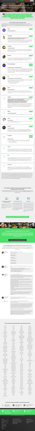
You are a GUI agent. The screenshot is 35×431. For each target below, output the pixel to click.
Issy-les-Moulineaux (13, 351)
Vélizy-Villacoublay (30, 374)
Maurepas (13, 394)
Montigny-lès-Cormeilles (21, 337)
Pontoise (22, 393)
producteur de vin (10, 16)
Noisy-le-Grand (21, 352)
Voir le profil (31, 46)
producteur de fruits (22, 15)
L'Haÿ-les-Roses (13, 380)
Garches (13, 338)
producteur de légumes (28, 15)
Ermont (13, 327)
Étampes (13, 328)
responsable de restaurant (29, 16)
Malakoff (13, 389)
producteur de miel (5, 16)
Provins (21, 394)
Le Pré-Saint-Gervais (13, 370)
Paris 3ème (21, 379)
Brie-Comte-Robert (5, 351)
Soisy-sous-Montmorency (30, 360)
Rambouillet (30, 327)
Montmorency (21, 338)
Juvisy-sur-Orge (13, 355)
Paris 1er (22, 375)
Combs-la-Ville (5, 379)
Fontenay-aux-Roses (13, 332)
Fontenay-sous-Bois (13, 333)
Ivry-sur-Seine (13, 352)
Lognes (13, 384)
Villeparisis (30, 384)
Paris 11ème (21, 365)
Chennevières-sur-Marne (5, 369)
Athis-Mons (5, 333)
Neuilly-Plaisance (21, 346)
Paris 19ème (21, 374)
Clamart (5, 374)
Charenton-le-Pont (5, 361)
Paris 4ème (21, 380)
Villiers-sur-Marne (30, 389)
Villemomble (29, 379)
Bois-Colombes (5, 342)
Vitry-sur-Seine (29, 393)
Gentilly (13, 342)
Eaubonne (5, 393)
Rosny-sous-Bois (30, 332)
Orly (21, 355)
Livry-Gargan (13, 383)
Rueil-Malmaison (30, 333)
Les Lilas (13, 374)
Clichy (5, 375)
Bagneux (5, 337)
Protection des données (4, 424)
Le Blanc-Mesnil (13, 360)
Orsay (21, 356)
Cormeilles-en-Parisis (5, 383)
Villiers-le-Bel (29, 388)
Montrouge (21, 341)
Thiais (29, 366)
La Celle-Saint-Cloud (13, 356)
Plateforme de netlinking (4, 426)
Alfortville (5, 327)
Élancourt (5, 394)
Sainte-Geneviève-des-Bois (30, 338)
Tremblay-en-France (30, 370)
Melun (21, 327)
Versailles (30, 375)
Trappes (30, 369)
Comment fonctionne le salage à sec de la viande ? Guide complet (29, 405)
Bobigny (5, 341)
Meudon (21, 328)
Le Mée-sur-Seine (13, 365)
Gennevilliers (13, 341)
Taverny (30, 365)
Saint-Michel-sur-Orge (29, 346)
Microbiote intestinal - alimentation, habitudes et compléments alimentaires (7, 405)
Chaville (5, 366)
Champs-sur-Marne (5, 360)
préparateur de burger (9, 15)
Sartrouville (30, 352)
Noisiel (21, 351)
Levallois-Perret (13, 379)
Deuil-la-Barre (5, 389)
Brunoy (5, 352)
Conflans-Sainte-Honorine (5, 380)
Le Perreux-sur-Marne (13, 366)
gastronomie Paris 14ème (15, 423)
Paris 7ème (21, 384)
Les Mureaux (13, 375)
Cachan (5, 356)
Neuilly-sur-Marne (22, 347)
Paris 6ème (21, 383)
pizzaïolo (5, 15)
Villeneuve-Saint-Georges (30, 383)
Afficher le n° (31, 65)
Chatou (5, 365)
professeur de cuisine (15, 16)
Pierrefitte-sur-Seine (21, 388)
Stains (30, 361)
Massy (13, 393)
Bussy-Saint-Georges (5, 355)
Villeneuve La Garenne (29, 380)
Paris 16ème (21, 370)
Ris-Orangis (30, 328)
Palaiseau (22, 360)
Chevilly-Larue (5, 370)
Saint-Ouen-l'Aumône (29, 347)
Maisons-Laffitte (13, 388)
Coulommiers (5, 384)
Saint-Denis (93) (30, 337)
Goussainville (13, 346)
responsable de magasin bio (22, 16)
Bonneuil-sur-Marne (5, 346)
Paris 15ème (21, 369)
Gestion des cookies (4, 425)
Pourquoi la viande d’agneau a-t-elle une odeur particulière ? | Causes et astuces (18, 405)
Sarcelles (30, 351)
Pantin (21, 361)
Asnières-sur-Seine (5, 332)
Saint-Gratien (29, 342)
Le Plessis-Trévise (13, 369)
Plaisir (21, 389)
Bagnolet (5, 338)
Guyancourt (13, 347)
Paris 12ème (21, 366)
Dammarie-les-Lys (5, 388)
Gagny (13, 337)
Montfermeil (21, 333)
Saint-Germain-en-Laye (29, 341)
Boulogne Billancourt (5, 347)
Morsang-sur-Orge (22, 342)
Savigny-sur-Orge (30, 355)
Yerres (30, 394)
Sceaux (30, 356)
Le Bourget (13, 361)
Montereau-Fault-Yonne (21, 332)
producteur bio (17, 15)
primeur (14, 15)
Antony (5, 328)
